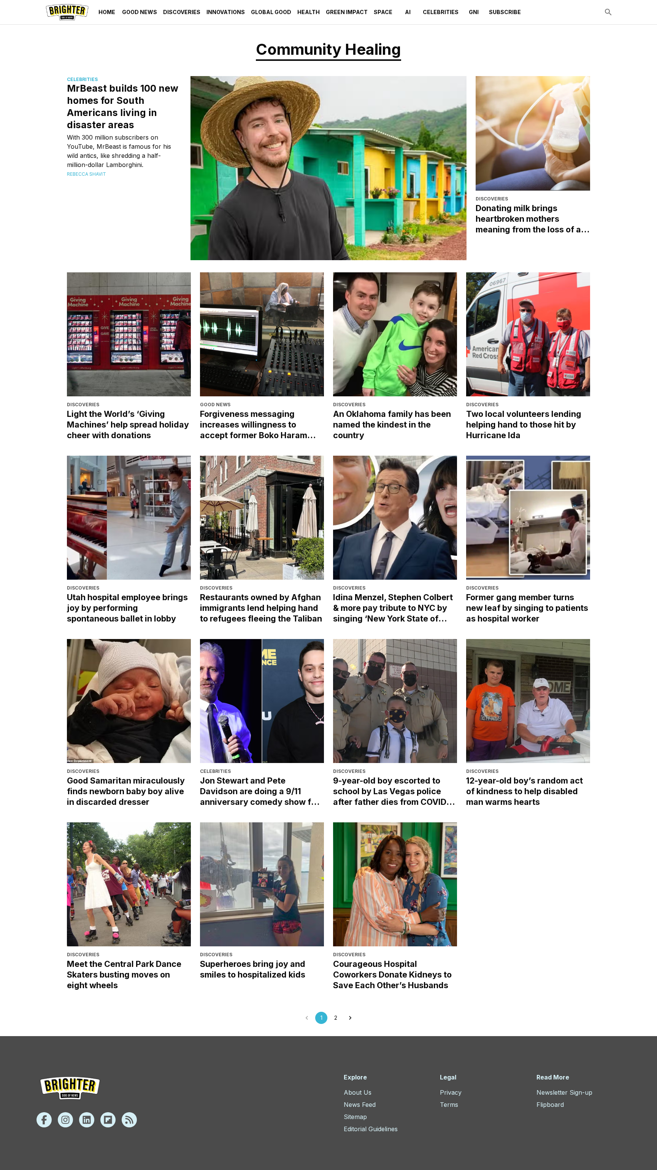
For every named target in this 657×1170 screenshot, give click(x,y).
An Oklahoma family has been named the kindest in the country (392, 424)
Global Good (271, 12)
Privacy (451, 1092)
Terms (449, 1104)
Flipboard (550, 1104)
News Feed (360, 1104)
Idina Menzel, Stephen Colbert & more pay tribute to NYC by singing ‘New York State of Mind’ (393, 608)
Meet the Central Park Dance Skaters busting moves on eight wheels (124, 974)
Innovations (225, 12)
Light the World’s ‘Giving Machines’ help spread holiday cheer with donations (128, 424)
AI (408, 12)
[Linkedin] (86, 1119)
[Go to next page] (350, 1018)
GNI (474, 12)
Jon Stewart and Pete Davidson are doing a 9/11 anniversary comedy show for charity (259, 791)
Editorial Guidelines (371, 1129)
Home (106, 12)
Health (308, 12)
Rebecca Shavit (86, 174)
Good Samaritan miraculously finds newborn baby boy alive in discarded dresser (126, 791)
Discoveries (181, 12)
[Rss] (129, 1119)
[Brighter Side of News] (67, 12)
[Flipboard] (108, 1119)
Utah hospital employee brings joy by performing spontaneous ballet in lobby (127, 607)
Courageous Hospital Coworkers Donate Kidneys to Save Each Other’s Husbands (392, 974)
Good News (139, 12)
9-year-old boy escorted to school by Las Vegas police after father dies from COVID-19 (391, 791)
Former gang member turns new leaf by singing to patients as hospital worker (527, 607)
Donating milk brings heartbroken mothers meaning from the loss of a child (528, 219)
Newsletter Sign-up (564, 1092)
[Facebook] (44, 1119)
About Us (357, 1092)
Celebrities (441, 12)
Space (383, 12)
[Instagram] (65, 1119)
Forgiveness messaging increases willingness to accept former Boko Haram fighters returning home (253, 424)
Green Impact (347, 12)
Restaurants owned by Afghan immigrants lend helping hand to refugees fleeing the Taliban (261, 607)
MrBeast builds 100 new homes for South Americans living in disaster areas (122, 106)
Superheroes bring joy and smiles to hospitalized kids (252, 969)
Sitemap (355, 1117)
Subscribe (505, 12)
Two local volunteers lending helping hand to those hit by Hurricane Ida (523, 424)
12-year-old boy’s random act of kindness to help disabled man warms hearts (524, 791)
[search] (608, 12)
